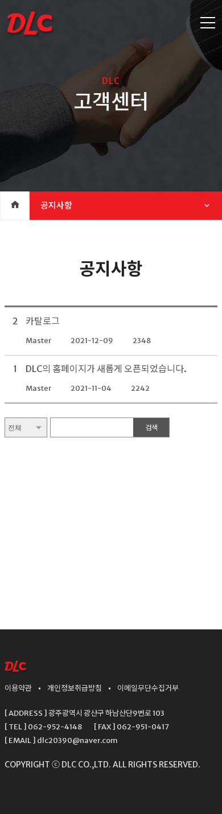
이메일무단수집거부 (148, 688)
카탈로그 (43, 321)
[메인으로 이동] (16, 671)
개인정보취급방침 (74, 688)
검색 (151, 427)
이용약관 (18, 688)
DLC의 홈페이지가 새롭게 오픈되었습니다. (106, 368)
